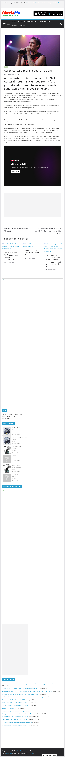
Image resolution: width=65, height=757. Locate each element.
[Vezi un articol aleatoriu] (61, 24)
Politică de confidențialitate (27, 21)
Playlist (14, 26)
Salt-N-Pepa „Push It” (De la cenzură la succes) (15, 719)
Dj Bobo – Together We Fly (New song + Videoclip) (16, 230)
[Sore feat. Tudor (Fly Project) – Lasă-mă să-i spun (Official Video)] (11, 244)
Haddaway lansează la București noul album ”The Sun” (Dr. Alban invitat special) (24, 697)
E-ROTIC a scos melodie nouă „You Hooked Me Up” (16, 725)
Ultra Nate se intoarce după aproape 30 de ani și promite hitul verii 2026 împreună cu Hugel (27, 691)
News (6, 66)
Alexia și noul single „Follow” (10, 708)
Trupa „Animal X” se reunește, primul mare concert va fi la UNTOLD (20, 688)
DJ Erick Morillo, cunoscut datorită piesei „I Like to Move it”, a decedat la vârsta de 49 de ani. (53, 260)
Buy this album (16, 434)
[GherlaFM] (4, 24)
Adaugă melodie (45, 21)
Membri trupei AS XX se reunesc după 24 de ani (15, 716)
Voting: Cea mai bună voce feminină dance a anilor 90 (17, 722)
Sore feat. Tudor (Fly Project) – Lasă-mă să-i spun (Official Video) (11, 256)
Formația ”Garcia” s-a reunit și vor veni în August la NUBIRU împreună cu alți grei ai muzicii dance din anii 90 (31, 684)
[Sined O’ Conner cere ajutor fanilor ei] (32, 244)
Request (22, 26)
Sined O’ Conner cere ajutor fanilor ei (32, 252)
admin (17, 74)
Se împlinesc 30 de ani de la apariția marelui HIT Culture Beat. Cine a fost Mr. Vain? (48, 231)
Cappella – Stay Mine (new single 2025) (13, 711)
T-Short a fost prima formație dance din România (15, 705)
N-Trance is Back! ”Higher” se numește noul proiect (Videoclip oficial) (21, 694)
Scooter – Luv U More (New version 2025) (13, 700)
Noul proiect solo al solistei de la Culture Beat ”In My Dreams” (19, 714)
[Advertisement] (32, 205)
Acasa (14, 21)
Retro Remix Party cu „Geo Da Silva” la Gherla (14, 702)
